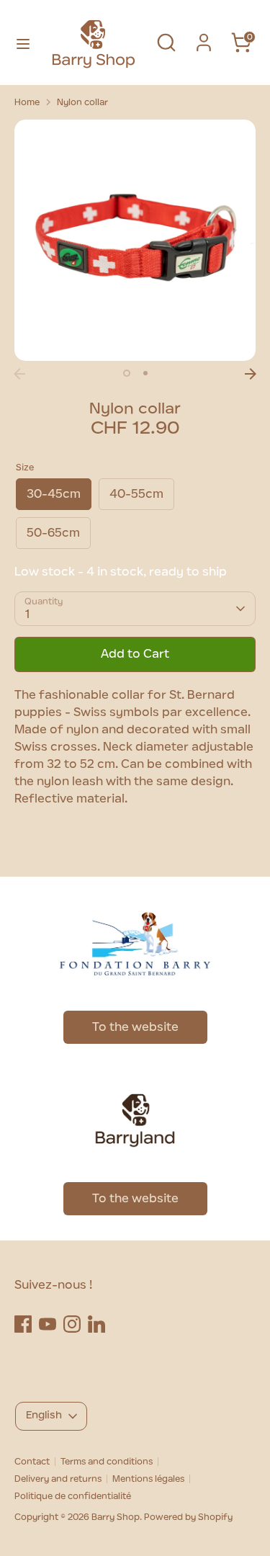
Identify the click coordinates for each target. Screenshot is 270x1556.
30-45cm (54, 494)
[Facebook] (23, 1324)
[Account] (203, 37)
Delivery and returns (58, 1479)
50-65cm (53, 533)
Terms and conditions (106, 1461)
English (44, 1415)
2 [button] (145, 373)
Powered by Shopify (188, 1517)
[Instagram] (72, 1324)
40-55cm (136, 494)
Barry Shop (115, 1517)
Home (27, 102)
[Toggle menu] (20, 42)
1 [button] (126, 373)
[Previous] (19, 374)
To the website (135, 1027)
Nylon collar (82, 102)
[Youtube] (47, 1324)
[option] (135, 240)
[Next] (250, 374)
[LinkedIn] (96, 1324)
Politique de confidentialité (72, 1496)
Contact (32, 1461)
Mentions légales (148, 1479)
